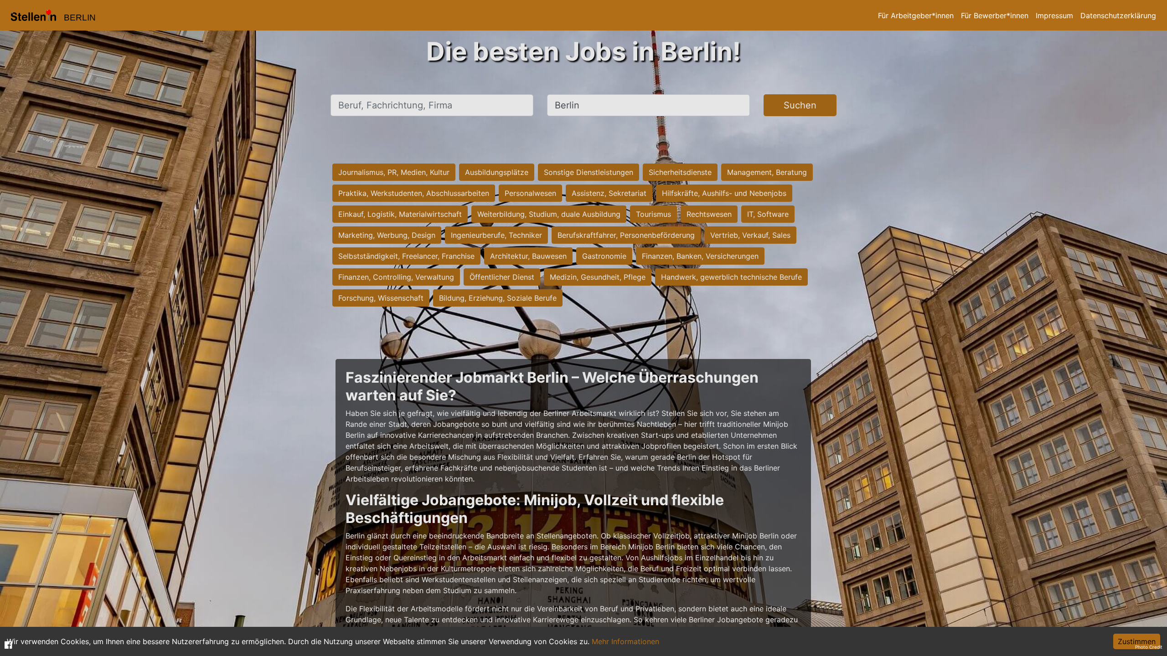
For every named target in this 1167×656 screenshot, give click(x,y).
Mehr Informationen (625, 641)
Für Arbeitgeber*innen (916, 15)
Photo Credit (1148, 647)
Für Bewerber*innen (994, 15)
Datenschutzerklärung (1118, 15)
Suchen (800, 105)
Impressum (1054, 15)
